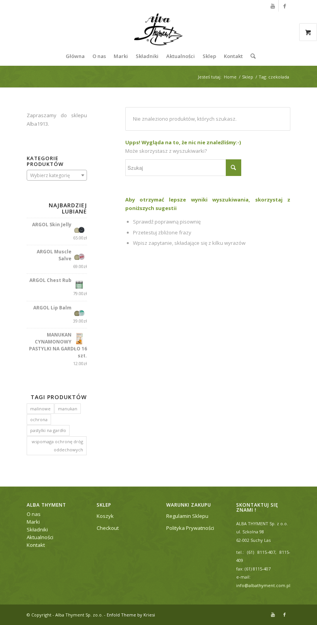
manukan (67, 409)
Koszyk (105, 515)
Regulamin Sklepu (187, 515)
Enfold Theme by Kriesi (131, 615)
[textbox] (57, 175)
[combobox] (57, 175)
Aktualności (40, 537)
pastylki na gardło (48, 430)
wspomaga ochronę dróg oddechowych (57, 446)
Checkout (108, 527)
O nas (34, 514)
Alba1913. (38, 123)
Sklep (247, 77)
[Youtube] (272, 6)
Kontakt (36, 544)
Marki (33, 521)
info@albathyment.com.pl (263, 585)
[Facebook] (284, 6)
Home (230, 77)
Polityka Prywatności (190, 527)
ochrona (39, 419)
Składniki (37, 529)
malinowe (40, 409)
